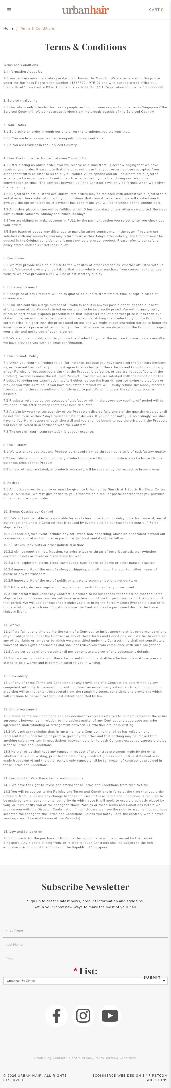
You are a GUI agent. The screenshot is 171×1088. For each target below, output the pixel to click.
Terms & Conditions (37, 28)
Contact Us (62, 1058)
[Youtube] (110, 1016)
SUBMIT (152, 977)
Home (8, 28)
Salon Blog (42, 1058)
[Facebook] (56, 1016)
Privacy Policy (93, 1058)
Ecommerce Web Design (117, 1076)
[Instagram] (83, 1016)
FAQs (76, 1058)
